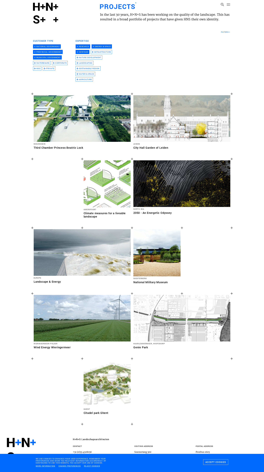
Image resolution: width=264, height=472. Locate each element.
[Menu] (228, 4)
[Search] (222, 4)
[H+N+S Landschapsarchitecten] (21, 450)
